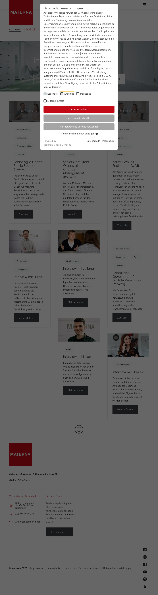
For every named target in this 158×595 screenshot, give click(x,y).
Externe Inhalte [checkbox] (55, 100)
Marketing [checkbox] (85, 93)
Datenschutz (93, 140)
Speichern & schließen (79, 117)
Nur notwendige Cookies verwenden (79, 126)
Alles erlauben (79, 109)
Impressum (108, 140)
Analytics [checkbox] (69, 93)
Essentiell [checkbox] (52, 93)
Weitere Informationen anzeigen (77, 133)
